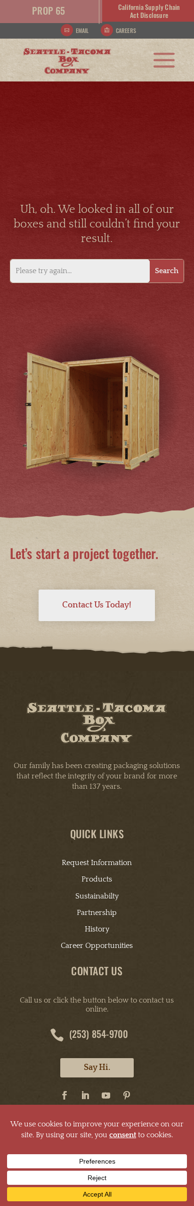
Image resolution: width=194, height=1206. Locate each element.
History (97, 929)
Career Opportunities (97, 945)
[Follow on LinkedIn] (85, 1095)
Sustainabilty (97, 896)
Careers (126, 30)
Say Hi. (97, 1067)
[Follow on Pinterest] (126, 1095)
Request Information (97, 862)
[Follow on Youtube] (105, 1095)
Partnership (97, 912)
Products (96, 879)
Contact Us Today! (96, 605)
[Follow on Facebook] (64, 1095)
